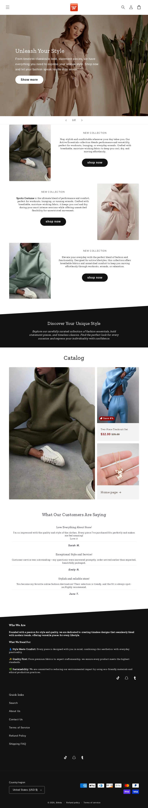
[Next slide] (82, 120)
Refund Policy (17, 735)
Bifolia (59, 802)
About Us (14, 711)
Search (13, 702)
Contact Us (16, 719)
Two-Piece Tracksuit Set (114, 429)
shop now (94, 162)
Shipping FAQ (17, 743)
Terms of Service (19, 727)
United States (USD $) (25, 789)
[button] (8, 7)
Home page (109, 492)
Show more (29, 79)
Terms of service (92, 802)
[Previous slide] (66, 120)
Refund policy (73, 802)
